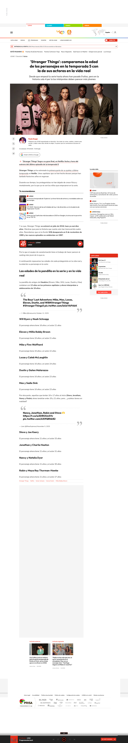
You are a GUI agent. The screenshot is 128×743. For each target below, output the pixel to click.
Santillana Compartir (70, 700)
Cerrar (116, 46)
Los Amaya (107, 52)
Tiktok (56, 675)
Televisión (19, 56)
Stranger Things (24, 481)
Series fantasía (40, 481)
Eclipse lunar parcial (95, 52)
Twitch (71, 675)
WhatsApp (13, 148)
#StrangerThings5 (33, 305)
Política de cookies (60, 695)
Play (64, 739)
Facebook (13, 138)
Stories (75, 675)
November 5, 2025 (43, 426)
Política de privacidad (47, 695)
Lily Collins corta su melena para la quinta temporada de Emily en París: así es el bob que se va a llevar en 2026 (39, 660)
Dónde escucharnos (99, 695)
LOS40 (30, 25)
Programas (34, 40)
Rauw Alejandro (66, 52)
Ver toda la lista (103, 292)
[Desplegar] (64, 733)
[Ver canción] (95, 261)
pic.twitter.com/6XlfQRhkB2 (39, 418)
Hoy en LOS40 (53, 40)
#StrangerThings (59, 302)
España (107, 32)
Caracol (97, 700)
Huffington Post (45, 702)
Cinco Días (68, 702)
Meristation (93, 705)
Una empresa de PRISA (26, 701)
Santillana (60, 700)
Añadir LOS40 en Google (31, 155)
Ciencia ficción (50, 481)
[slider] (64, 735)
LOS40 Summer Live (65, 40)
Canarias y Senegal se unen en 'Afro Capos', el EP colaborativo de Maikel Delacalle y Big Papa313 (102, 216)
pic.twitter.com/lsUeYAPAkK (60, 305)
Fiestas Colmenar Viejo (52, 52)
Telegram (13, 153)
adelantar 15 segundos (70, 739)
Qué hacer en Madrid (80, 52)
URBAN (87, 25)
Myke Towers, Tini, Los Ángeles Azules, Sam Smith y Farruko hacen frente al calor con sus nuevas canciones (104, 205)
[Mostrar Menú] (12, 32)
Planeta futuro (89, 702)
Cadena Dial (75, 702)
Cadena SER (78, 700)
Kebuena (96, 702)
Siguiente (74, 739)
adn (90, 700)
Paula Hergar (33, 139)
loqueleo (84, 705)
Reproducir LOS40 (80, 243)
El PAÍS (43, 700)
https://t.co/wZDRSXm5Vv (38, 415)
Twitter (13, 143)
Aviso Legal (27, 695)
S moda (75, 705)
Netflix (32, 481)
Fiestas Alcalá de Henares (34, 52)
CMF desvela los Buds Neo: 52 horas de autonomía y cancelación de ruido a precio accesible (104, 194)
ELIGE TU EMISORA (107, 739)
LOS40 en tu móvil (87, 695)
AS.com (84, 700)
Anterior (53, 739)
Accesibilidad (35, 695)
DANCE (68, 25)
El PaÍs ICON (68, 705)
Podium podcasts (60, 705)
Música (23, 40)
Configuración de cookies (73, 695)
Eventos (43, 40)
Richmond (41, 705)
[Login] (115, 32)
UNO (55, 702)
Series (25, 56)
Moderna (51, 705)
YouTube (60, 675)
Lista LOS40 (14, 40)
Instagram (52, 675)
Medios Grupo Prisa (26, 706)
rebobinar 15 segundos (58, 739)
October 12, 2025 (42, 313)
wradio (60, 702)
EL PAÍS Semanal (82, 702)
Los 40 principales (51, 700)
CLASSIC (49, 25)
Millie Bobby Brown (61, 481)
